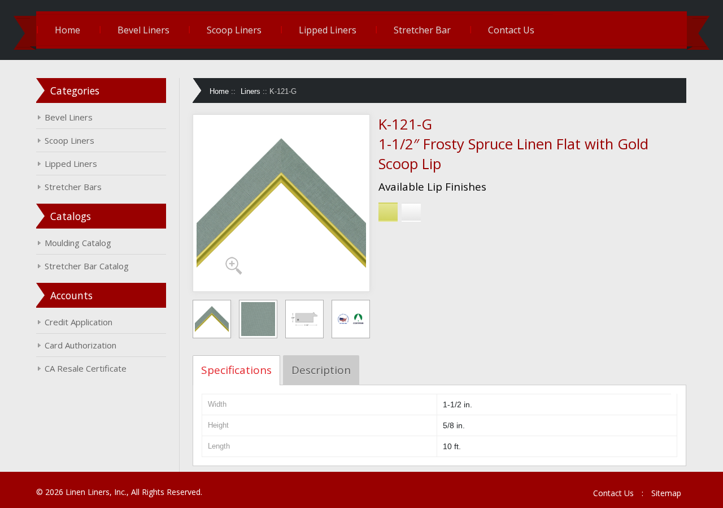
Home (67, 30)
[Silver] (411, 212)
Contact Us (511, 30)
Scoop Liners (234, 30)
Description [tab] (321, 370)
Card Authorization (80, 345)
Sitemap (666, 493)
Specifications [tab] (236, 370)
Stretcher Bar (422, 30)
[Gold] (388, 212)
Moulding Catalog (78, 242)
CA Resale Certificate (86, 368)
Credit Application (78, 322)
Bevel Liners (143, 30)
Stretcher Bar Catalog (87, 266)
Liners (250, 91)
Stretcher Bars (73, 186)
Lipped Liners (327, 30)
